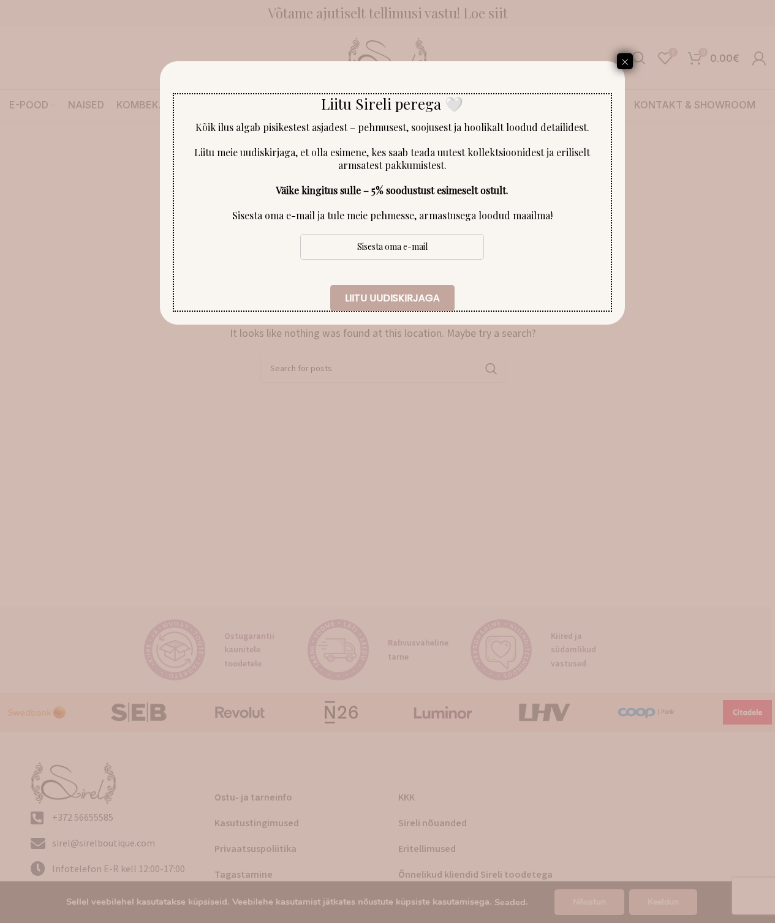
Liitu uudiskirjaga (392, 298)
